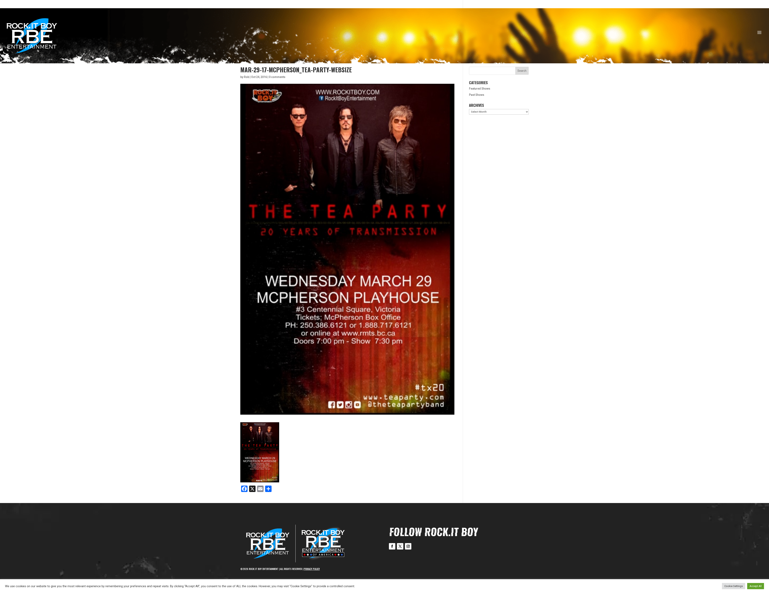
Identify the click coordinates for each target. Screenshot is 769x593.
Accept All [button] (756, 586)
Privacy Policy (312, 569)
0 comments (277, 77)
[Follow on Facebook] (392, 546)
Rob (246, 77)
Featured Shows (479, 88)
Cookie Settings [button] (733, 586)
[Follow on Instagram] (408, 546)
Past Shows (476, 94)
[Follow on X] (400, 546)
